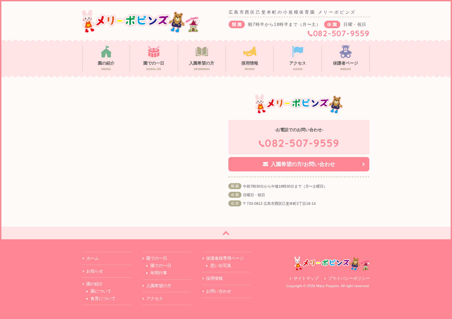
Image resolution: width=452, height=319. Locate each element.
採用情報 (214, 278)
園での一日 (160, 265)
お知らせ (94, 271)
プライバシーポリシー (349, 278)
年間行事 (158, 273)
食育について (103, 298)
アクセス (154, 298)
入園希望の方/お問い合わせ (303, 164)
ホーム (92, 258)
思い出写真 (220, 265)
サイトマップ (306, 278)
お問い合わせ (218, 291)
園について (101, 291)
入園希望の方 (158, 285)
